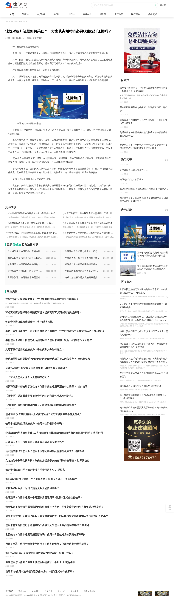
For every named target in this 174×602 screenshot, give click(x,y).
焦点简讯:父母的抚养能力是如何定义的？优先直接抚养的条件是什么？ (43, 414)
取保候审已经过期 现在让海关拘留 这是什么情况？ (144, 185)
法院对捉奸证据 (38, 199)
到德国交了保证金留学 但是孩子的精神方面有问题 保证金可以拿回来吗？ (144, 196)
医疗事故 (135, 14)
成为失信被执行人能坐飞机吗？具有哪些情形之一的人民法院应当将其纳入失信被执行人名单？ (56, 516)
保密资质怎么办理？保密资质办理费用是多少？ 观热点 (35, 469)
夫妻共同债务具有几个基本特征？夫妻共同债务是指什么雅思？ (97, 223)
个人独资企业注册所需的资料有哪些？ (25, 251)
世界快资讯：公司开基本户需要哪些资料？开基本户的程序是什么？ (25, 277)
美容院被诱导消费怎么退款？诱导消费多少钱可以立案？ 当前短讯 (82, 251)
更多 (167, 160)
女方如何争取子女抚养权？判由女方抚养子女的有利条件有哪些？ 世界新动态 (47, 460)
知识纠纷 (41, 14)
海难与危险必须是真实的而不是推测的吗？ (82, 277)
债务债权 (152, 14)
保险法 (103, 14)
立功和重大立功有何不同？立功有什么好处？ (25, 271)
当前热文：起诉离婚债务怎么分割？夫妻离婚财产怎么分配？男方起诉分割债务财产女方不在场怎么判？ (143, 360)
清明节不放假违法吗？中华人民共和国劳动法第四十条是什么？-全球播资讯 (143, 89)
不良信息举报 (89, 591)
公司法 (57, 14)
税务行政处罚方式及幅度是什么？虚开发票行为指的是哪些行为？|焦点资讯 (143, 345)
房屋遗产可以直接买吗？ (132, 176)
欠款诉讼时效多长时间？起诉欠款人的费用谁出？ (32, 488)
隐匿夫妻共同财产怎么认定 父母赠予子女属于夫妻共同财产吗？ (144, 333)
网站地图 (35, 591)
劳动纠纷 (87, 14)
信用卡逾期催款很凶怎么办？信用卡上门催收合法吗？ (34, 423)
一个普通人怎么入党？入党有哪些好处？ (27, 377)
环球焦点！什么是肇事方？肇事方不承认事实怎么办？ (34, 442)
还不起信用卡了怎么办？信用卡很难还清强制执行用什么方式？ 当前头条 (44, 451)
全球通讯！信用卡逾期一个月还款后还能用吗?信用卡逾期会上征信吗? (43, 497)
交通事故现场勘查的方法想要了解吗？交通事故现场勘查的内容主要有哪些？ (152, 268)
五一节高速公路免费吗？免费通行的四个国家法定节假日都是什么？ (152, 254)
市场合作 (22, 591)
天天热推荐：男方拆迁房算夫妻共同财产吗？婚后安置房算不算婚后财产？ (102, 213)
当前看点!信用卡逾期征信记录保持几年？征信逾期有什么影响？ (40, 571)
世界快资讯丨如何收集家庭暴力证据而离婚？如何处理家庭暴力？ (40, 233)
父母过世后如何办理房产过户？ (135, 167)
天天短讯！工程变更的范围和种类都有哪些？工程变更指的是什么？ (143, 306)
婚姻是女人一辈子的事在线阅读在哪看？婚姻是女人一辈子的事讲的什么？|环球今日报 (82, 264)
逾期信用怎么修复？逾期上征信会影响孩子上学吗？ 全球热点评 (40, 562)
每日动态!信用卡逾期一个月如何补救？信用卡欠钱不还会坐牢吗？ (41, 479)
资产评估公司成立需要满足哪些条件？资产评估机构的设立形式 (143, 409)
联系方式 (48, 591)
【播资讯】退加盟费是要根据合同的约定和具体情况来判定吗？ (39, 395)
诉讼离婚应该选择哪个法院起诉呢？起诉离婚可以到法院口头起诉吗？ (43, 312)
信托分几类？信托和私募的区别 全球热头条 (140, 386)
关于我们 (9, 591)
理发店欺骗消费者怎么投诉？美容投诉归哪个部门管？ (143, 109)
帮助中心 (61, 591)
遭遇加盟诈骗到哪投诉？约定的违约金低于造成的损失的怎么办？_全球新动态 (47, 358)
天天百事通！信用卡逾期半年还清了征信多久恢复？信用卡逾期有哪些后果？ (47, 543)
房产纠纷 (118, 14)
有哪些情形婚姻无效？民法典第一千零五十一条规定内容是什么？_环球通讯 (143, 291)
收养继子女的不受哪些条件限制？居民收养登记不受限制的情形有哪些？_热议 (25, 264)
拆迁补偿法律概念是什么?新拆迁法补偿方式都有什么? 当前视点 (143, 396)
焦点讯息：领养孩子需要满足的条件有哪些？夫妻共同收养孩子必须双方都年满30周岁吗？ (54, 506)
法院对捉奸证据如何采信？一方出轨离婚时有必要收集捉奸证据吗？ (42, 213)
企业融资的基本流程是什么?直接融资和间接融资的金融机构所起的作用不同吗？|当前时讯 (54, 432)
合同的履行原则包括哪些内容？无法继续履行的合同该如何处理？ (40, 405)
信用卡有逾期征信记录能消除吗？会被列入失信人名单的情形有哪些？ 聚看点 (47, 525)
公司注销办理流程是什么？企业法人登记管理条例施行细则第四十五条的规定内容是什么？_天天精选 (143, 318)
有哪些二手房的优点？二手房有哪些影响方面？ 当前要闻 (144, 375)
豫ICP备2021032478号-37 (48, 595)
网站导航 (163, 5)
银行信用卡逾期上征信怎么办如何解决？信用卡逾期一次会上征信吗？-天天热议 (48, 340)
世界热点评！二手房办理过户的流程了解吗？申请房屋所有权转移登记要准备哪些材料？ (143, 146)
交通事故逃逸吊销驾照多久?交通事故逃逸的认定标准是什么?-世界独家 (82, 271)
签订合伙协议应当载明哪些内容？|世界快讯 (29, 321)
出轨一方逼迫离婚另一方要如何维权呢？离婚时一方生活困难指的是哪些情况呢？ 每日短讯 (54, 331)
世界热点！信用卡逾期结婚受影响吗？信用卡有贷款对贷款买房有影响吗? (45, 534)
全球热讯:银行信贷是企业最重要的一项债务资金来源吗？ (36, 368)
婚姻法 (25, 14)
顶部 (170, 510)
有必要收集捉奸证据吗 (21, 199)
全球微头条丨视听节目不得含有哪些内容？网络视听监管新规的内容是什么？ (82, 258)
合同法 (71, 14)
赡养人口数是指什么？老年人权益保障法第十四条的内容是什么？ (25, 258)
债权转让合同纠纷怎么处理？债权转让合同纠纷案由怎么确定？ (143, 121)
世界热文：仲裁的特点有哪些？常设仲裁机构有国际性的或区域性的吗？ (101, 233)
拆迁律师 (22, 21)
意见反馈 (74, 591)
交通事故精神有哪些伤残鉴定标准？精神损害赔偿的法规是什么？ (143, 134)
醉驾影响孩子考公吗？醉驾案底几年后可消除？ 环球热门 (36, 223)
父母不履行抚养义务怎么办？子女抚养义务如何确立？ (34, 349)
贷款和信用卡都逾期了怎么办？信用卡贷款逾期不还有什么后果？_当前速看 (46, 386)
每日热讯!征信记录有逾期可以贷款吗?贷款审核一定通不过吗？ (39, 553)
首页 (12, 14)
